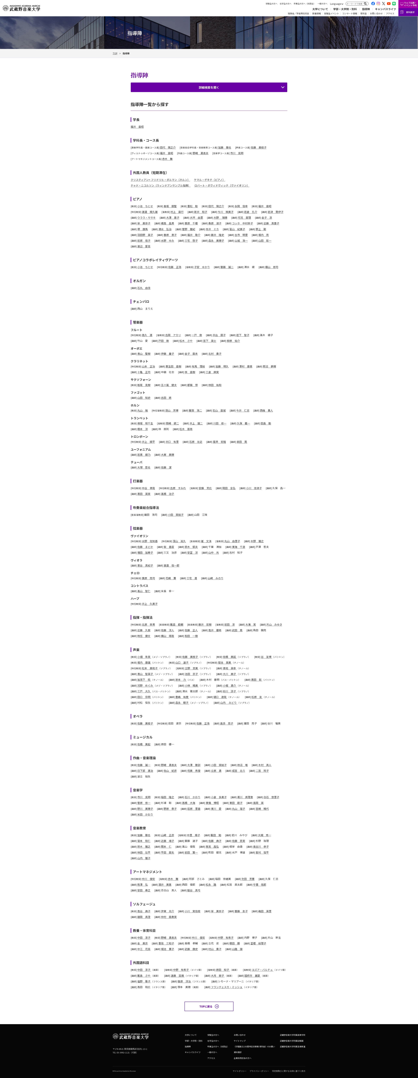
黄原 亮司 (148, 578)
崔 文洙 (206, 541)
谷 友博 (266, 657)
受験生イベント (331, 13)
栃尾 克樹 (143, 385)
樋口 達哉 (220, 697)
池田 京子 (192, 674)
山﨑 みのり (215, 578)
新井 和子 (200, 212)
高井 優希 (214, 630)
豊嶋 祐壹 (182, 697)
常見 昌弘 (212, 846)
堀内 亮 (263, 235)
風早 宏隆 (219, 442)
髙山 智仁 (143, 591)
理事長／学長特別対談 (298, 13)
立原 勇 (216, 771)
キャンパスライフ (385, 9)
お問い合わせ (376, 13)
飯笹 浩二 (195, 410)
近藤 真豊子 (271, 223)
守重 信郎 (259, 884)
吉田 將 (166, 398)
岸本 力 (180, 680)
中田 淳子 (143, 937)
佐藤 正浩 (174, 267)
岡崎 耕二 (172, 423)
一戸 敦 (197, 335)
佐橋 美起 (230, 657)
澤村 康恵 (245, 366)
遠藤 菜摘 (178, 975)
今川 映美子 (225, 212)
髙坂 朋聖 (170, 206)
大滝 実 (250, 624)
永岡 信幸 (241, 206)
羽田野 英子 (145, 235)
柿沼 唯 (242, 765)
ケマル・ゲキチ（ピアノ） (209, 180)
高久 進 (147, 335)
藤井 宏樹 (204, 624)
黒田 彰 (256, 680)
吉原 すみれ (178, 488)
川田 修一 (219, 423)
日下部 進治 (145, 771)
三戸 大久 (144, 691)
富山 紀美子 (237, 229)
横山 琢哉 (167, 636)
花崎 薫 (171, 578)
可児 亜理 (244, 217)
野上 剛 (261, 229)
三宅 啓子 (191, 240)
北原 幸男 (148, 624)
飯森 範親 (176, 624)
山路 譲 (237, 949)
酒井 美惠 (164, 884)
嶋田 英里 (264, 911)
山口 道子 (182, 662)
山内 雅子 (143, 858)
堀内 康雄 (144, 662)
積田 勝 (234, 943)
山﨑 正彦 (167, 835)
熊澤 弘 (142, 884)
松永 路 (211, 884)
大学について (320, 9)
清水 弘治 (164, 229)
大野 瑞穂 (220, 217)
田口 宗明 (144, 697)
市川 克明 (236, 153)
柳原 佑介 (233, 341)
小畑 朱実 (144, 657)
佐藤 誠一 (143, 765)
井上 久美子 (150, 604)
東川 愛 (216, 809)
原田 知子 (223, 970)
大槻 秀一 (264, 835)
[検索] (365, 3)
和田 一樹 (191, 636)
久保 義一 (243, 423)
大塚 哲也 (143, 467)
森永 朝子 (182, 703)
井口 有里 (172, 442)
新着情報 (316, 13)
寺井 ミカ (212, 229)
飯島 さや (144, 975)
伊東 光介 (167, 911)
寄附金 (363, 13)
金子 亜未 (191, 354)
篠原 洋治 (184, 981)
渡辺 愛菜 (143, 246)
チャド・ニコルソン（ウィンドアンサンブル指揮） (161, 185)
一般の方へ (322, 3)
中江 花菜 (143, 949)
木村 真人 (264, 765)
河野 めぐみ (145, 685)
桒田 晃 (242, 442)
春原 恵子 (170, 235)
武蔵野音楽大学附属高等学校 (292, 1034)
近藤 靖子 (167, 841)
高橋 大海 (188, 803)
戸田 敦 (163, 341)
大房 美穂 (167, 455)
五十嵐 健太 (169, 385)
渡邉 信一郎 (171, 565)
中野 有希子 (225, 937)
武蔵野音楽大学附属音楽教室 (292, 1046)
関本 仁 (166, 846)
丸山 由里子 (232, 541)
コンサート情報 (349, 13)
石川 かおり (192, 797)
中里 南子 (193, 835)
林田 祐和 (214, 385)
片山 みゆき (274, 624)
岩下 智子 (242, 335)
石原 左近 (195, 442)
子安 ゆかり (202, 267)
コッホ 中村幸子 (242, 223)
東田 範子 (235, 803)
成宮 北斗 (238, 771)
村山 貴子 (214, 949)
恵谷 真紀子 (145, 565)
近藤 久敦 (143, 630)
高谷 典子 (143, 911)
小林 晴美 (192, 685)
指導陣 (366, 9)
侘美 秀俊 (193, 771)
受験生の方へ (271, 3)
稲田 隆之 (167, 797)
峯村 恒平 (262, 852)
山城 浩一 (241, 240)
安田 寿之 (143, 890)
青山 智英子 (145, 674)
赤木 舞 (167, 159)
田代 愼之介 (168, 147)
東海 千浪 (238, 547)
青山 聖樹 (143, 354)
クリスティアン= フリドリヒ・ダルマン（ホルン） (160, 180)
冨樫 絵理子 (258, 943)
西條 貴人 (266, 410)
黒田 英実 (143, 494)
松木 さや (186, 341)
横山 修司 (271, 267)
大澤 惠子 (172, 217)
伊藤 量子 (167, 354)
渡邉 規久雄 (150, 212)
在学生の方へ (285, 3)
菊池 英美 (225, 662)
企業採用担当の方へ (242, 1058)
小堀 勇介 (230, 685)
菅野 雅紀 (188, 229)
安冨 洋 (192, 552)
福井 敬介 (193, 235)
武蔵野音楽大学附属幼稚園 (291, 1040)
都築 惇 (192, 385)
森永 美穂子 (216, 240)
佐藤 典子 (214, 841)
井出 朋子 (219, 335)
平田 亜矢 (167, 852)
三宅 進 (192, 578)
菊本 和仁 (143, 841)
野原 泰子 (170, 809)
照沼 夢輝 (269, 366)
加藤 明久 (222, 366)
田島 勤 (266, 423)
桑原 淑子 (214, 223)
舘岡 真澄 (143, 917)
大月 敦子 (218, 975)
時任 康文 (143, 636)
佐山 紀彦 (170, 771)
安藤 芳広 (205, 488)
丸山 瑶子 (238, 809)
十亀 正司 (143, 372)
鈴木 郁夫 (191, 547)
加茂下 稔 (144, 680)
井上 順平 (148, 442)
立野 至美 (192, 668)
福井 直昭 (137, 127)
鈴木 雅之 (143, 846)
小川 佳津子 (254, 488)
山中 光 (213, 552)
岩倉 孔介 (250, 212)
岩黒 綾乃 (143, 455)
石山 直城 (219, 410)
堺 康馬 (142, 229)
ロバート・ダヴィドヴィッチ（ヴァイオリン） (221, 185)
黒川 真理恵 (245, 797)
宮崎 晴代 (262, 809)
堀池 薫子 (167, 949)
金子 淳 (267, 217)
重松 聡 (192, 206)
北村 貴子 (214, 354)
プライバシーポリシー (259, 1071)
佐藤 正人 (191, 630)
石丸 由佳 (143, 288)
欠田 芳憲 (248, 879)
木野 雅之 (257, 541)
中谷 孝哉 (148, 488)
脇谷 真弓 (193, 890)
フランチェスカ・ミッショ (227, 987)
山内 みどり (228, 703)
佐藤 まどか (145, 547)
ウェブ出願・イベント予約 (410, 4)
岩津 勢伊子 (275, 212)
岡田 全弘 (228, 488)
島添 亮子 (226, 723)
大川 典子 (230, 674)
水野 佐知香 (150, 541)
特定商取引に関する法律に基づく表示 (288, 1071)
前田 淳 (229, 624)
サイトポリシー (240, 1071)
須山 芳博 (171, 410)
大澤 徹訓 (193, 765)
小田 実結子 (176, 515)
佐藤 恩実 (238, 841)
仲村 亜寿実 (169, 917)
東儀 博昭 (212, 803)
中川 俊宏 (148, 879)
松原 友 (257, 697)
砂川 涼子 (230, 691)
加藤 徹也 (224, 147)
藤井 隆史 (217, 235)
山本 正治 (148, 366)
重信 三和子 (166, 943)
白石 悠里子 (271, 797)
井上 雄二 (196, 423)
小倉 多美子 (219, 797)
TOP (115, 53)
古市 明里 (241, 235)
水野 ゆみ (167, 240)
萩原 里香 (193, 809)
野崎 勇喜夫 (200, 153)
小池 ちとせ (145, 206)
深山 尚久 (179, 541)
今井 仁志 (242, 410)
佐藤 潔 (166, 467)
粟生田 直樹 (173, 366)
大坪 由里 (196, 217)
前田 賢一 (191, 852)
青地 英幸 (230, 668)
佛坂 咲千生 (145, 423)
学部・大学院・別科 (345, 9)
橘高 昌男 (167, 223)
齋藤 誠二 (226, 267)
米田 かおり (145, 814)
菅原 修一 (143, 803)
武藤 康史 (191, 949)
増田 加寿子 (145, 552)
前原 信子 (143, 240)
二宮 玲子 (262, 771)
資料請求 (410, 12)
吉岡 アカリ (173, 335)
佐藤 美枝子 (258, 147)
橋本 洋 (142, 429)
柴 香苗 (169, 547)
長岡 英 (258, 803)
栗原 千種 (191, 223)
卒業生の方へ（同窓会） (304, 3)
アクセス (390, 13)
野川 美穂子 (145, 809)
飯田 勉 (216, 835)
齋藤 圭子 (241, 911)
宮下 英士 (209, 341)
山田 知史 (143, 398)
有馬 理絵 (198, 366)
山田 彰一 (264, 240)
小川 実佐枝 (192, 911)
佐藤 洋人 (167, 630)
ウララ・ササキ (146, 217)
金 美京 (142, 943)
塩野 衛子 (144, 981)
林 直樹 (190, 372)
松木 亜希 (186, 429)
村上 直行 (177, 212)
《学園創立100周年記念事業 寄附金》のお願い (254, 1046)
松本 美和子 (150, 668)
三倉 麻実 (212, 372)
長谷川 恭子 (261, 846)
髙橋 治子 (167, 494)
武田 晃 (237, 630)
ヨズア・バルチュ (262, 970)
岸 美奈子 (143, 223)
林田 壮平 (143, 852)
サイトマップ (240, 1040)
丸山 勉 (142, 410)
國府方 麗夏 (252, 975)
